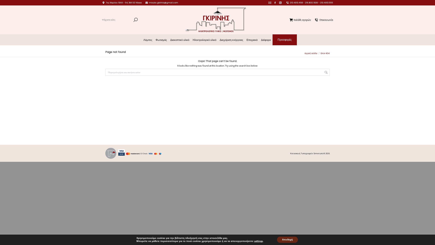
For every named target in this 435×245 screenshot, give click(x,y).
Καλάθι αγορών (302, 19)
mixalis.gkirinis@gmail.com (163, 2)
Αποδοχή (287, 239)
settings (258, 241)
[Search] (136, 20)
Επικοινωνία (326, 19)
